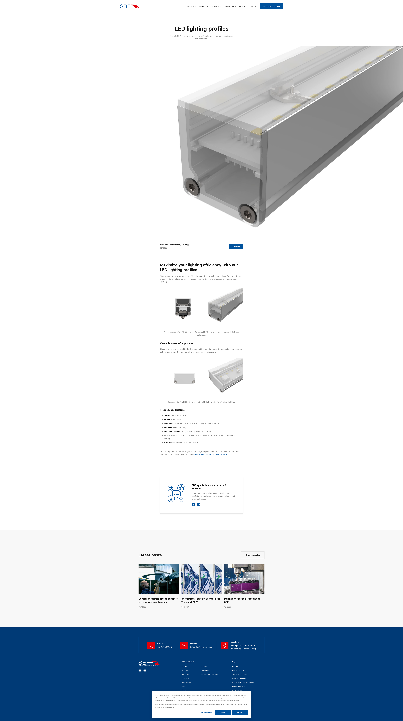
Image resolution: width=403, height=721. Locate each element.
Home (184, 666)
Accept (223, 712)
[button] (191, 6)
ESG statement (238, 686)
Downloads (206, 670)
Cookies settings (206, 712)
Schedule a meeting (271, 6)
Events (204, 666)
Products (236, 246)
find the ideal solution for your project (210, 454)
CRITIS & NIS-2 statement (243, 682)
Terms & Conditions (240, 674)
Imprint (235, 666)
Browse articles (253, 555)
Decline (239, 712)
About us (185, 670)
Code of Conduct (239, 678)
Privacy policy (238, 670)
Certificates (237, 690)
